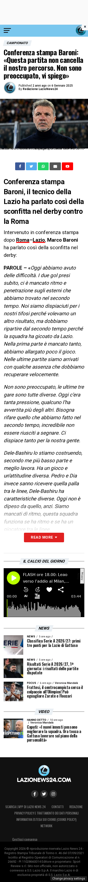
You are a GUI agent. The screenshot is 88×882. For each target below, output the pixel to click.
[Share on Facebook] (20, 166)
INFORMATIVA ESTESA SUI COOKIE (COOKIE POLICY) (46, 819)
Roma (22, 240)
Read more (42, 537)
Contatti (58, 806)
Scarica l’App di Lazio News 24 (25, 806)
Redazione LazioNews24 (40, 89)
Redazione (76, 806)
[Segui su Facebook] (34, 794)
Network (46, 826)
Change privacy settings (68, 878)
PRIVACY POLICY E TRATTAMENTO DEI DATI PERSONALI (46, 813)
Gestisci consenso (24, 839)
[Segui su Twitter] (44, 794)
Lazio (39, 240)
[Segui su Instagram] (53, 794)
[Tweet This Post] (32, 166)
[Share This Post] (44, 166)
